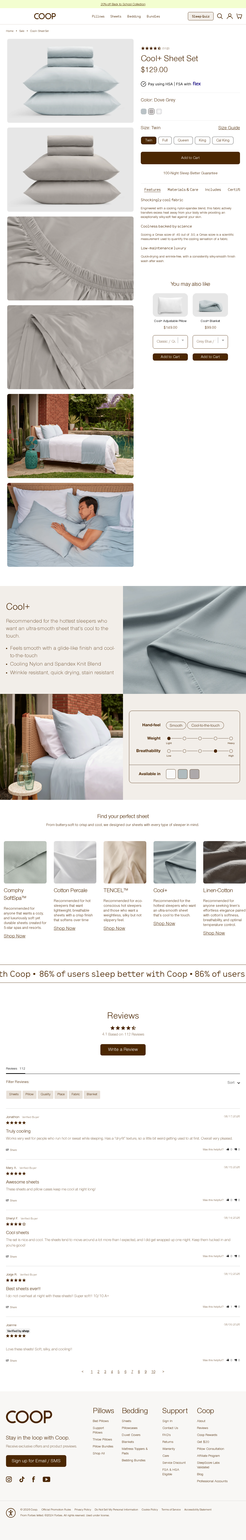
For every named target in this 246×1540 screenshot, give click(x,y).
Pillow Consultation (210, 1449)
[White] (159, 111)
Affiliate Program (208, 1456)
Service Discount (174, 1463)
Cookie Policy (150, 1510)
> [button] (163, 1372)
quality (45, 1094)
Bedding (134, 16)
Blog (200, 1474)
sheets (13, 1094)
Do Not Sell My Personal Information (116, 1510)
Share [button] (13, 1150)
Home (9, 31)
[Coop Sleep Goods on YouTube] (46, 1479)
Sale (21, 31)
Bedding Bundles (133, 1461)
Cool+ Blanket (210, 321)
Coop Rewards (207, 1435)
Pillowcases (129, 1428)
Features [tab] (152, 189)
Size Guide (229, 128)
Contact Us (170, 1428)
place (61, 1094)
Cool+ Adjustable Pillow (170, 321)
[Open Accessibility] (11, 1513)
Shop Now (14, 936)
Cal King (222, 141)
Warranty (168, 1449)
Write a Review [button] (123, 1050)
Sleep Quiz (200, 16)
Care (165, 1456)
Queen (183, 141)
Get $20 (203, 1442)
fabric (76, 1094)
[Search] (219, 16)
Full (165, 141)
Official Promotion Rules (56, 1510)
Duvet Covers (131, 1435)
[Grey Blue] (144, 111)
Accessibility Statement (197, 1510)
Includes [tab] (213, 189)
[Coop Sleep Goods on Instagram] (9, 1479)
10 (153, 1372)
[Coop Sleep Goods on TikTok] (22, 1479)
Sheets (115, 16)
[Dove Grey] (151, 111)
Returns (167, 1442)
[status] (239, 16)
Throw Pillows (102, 1440)
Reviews (202, 1428)
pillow (29, 1094)
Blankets (128, 1442)
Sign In (167, 1421)
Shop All (99, 1454)
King (202, 141)
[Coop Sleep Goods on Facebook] (33, 1479)
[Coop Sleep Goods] (45, 16)
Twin (148, 141)
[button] (229, 1149)
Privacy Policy (82, 1510)
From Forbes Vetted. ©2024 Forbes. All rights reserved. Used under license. (65, 1515)
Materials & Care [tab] (182, 189)
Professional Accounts (212, 1481)
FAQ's (166, 1435)
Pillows (98, 16)
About (201, 1421)
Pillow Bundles (103, 1447)
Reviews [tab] (11, 1069)
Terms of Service (171, 1510)
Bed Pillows (101, 1421)
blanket (92, 1094)
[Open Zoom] (70, 81)
